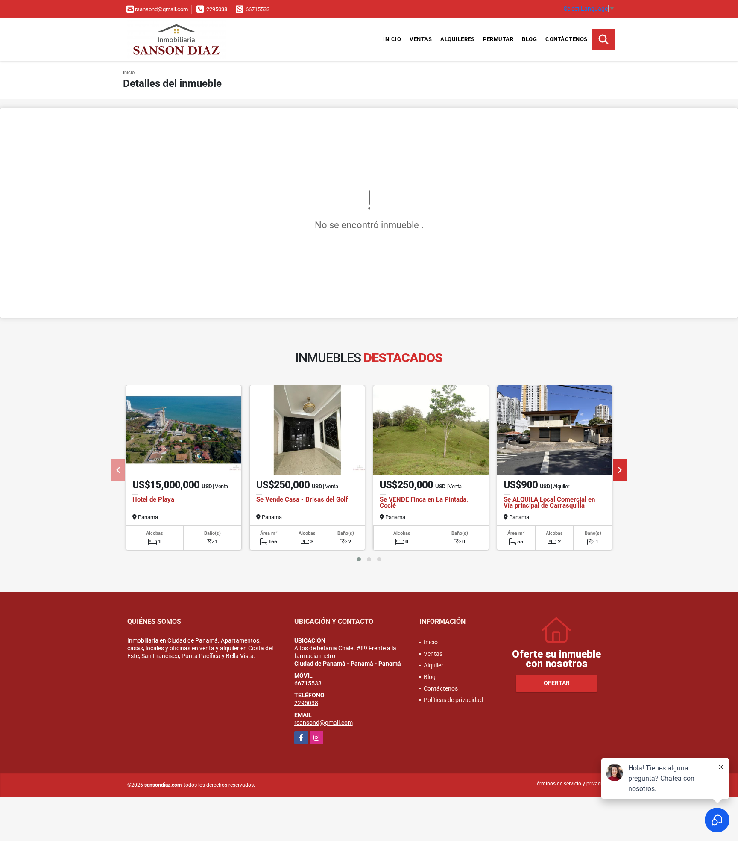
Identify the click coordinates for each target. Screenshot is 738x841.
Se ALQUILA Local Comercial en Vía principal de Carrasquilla (549, 502)
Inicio (392, 39)
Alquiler (433, 665)
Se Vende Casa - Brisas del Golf (302, 499)
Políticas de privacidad (453, 699)
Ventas (421, 39)
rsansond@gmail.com (323, 722)
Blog (529, 39)
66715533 (257, 9)
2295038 (216, 9)
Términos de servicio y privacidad (572, 784)
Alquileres (457, 39)
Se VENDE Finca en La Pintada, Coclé (424, 502)
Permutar (498, 39)
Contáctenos (566, 39)
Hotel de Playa (153, 499)
